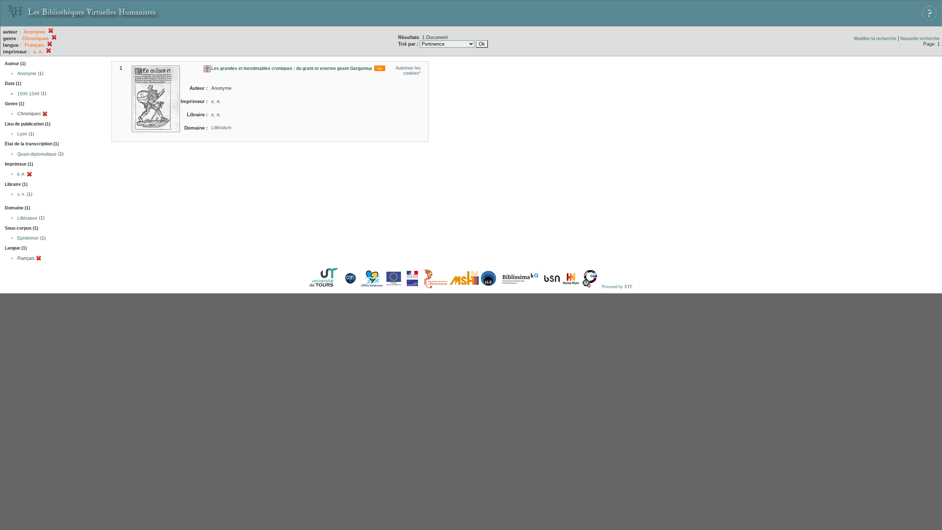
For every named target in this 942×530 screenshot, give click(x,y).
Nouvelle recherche (920, 38)
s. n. (21, 194)
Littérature (27, 218)
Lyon (22, 134)
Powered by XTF (617, 286)
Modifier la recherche (875, 38)
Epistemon (28, 238)
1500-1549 (28, 93)
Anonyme (26, 73)
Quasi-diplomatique (37, 154)
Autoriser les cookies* (408, 71)
